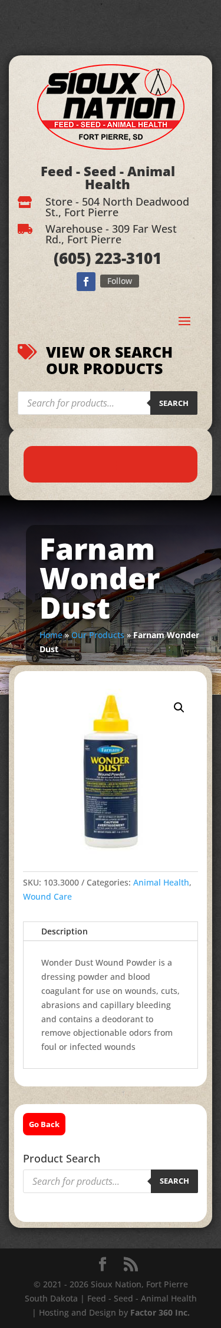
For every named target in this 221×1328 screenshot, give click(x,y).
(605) (72, 258)
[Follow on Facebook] (86, 281)
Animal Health (161, 882)
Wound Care (47, 896)
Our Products (97, 634)
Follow (119, 280)
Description (64, 931)
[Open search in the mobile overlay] (107, 403)
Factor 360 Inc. (160, 1312)
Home (50, 634)
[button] (179, 707)
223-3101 (126, 258)
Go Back (44, 1124)
